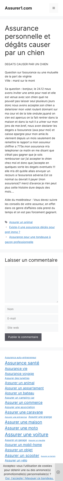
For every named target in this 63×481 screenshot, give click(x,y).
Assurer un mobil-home (23, 445)
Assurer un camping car (19, 397)
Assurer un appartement (24, 388)
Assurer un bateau (19, 393)
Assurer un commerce (23, 402)
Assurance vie (16, 368)
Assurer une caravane (24, 412)
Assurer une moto (21, 428)
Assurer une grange (40, 416)
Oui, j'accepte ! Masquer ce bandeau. (29, 478)
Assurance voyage (19, 374)
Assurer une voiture (26, 434)
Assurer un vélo (16, 460)
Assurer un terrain (48, 456)
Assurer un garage (16, 440)
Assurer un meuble (36, 440)
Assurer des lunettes (17, 378)
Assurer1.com (18, 8)
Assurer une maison (23, 422)
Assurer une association (20, 407)
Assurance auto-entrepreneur (20, 357)
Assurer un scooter (22, 455)
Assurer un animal (21, 222)
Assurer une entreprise (16, 417)
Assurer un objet (19, 450)
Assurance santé (22, 362)
